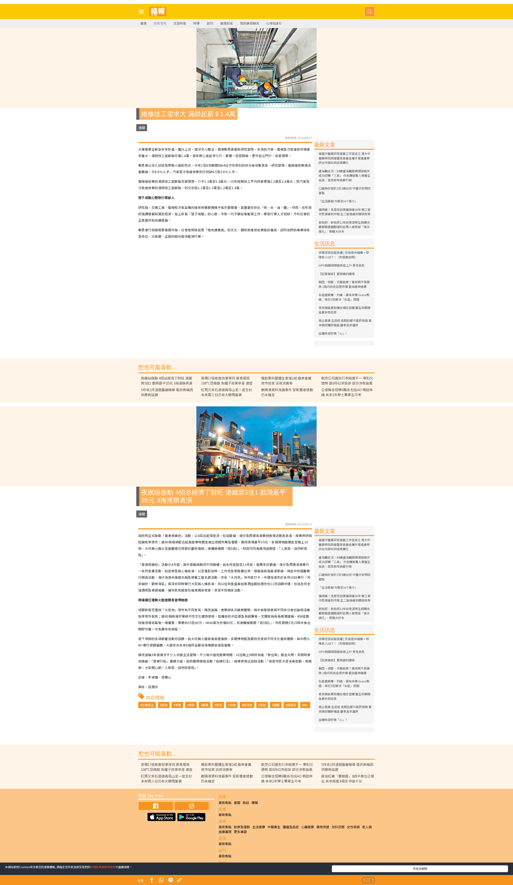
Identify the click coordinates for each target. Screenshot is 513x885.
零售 (178, 705)
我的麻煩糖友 (249, 23)
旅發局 (291, 705)
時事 (196, 23)
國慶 (277, 705)
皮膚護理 (225, 831)
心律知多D (274, 23)
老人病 (367, 826)
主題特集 (180, 23)
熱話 (246, 802)
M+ (306, 705)
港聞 (141, 127)
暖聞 (254, 802)
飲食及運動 (242, 826)
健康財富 (226, 23)
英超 (263, 705)
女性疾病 (353, 826)
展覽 (205, 705)
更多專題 (240, 831)
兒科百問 (338, 826)
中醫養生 (274, 826)
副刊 (210, 23)
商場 (219, 705)
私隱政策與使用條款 (102, 867)
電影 (192, 705)
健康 (143, 23)
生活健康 (258, 826)
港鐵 (233, 705)
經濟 (165, 705)
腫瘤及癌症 (291, 826)
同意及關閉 (420, 869)
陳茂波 (247, 705)
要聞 (237, 802)
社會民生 (148, 705)
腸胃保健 (322, 826)
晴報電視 (160, 23)
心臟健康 (307, 826)
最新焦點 (225, 802)
